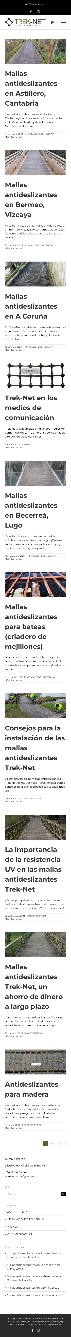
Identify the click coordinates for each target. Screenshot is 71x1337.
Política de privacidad (39, 1321)
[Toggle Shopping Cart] (52, 22)
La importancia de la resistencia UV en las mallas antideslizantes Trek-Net (33, 869)
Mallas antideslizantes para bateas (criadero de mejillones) (31, 626)
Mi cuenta (56, 1324)
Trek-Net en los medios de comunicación (31, 408)
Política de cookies (17, 1321)
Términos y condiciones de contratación (30, 1324)
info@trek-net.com (35, 4)
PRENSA (26, 444)
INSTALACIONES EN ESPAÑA (39, 134)
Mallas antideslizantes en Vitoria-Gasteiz (33, 1287)
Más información (13, 137)
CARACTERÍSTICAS (31, 798)
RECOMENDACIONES (21, 1234)
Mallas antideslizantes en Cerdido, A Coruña (35, 1295)
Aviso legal (56, 1321)
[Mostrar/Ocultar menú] (63, 22)
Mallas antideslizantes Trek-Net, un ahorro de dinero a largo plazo (34, 987)
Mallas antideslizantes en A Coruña (31, 306)
